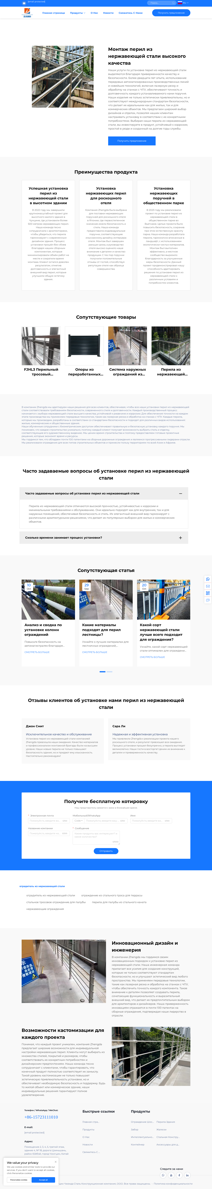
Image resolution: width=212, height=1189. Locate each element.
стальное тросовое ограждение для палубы (56, 902)
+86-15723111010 (41, 1117)
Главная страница (53, 13)
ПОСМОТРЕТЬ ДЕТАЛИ (41, 345)
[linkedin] (187, 1175)
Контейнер (137, 1144)
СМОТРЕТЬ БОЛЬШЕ (37, 652)
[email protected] (36, 1)
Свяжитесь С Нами (130, 13)
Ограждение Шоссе (142, 1122)
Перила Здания (165, 1122)
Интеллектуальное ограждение (142, 1137)
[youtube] (171, 1175)
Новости (108, 13)
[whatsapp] (207, 579)
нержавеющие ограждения (45, 909)
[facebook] (179, 1175)
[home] (27, 12)
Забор (134, 1129)
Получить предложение (171, 12)
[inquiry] (207, 600)
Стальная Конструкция (168, 1137)
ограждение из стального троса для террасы (111, 895)
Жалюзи (161, 1129)
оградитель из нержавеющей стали (50, 895)
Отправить (106, 851)
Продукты (76, 13)
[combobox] (78, 820)
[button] (102, 671)
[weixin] (207, 593)
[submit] (173, 3)
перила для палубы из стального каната (119, 902)
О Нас (94, 13)
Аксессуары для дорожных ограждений (168, 1144)
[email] (207, 586)
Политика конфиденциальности (173, 1183)
